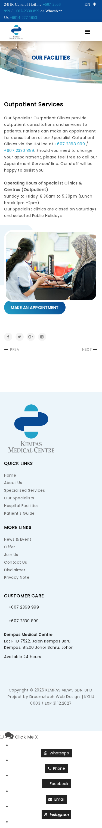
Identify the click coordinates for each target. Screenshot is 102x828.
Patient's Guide (19, 513)
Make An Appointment (35, 307)
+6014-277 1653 (23, 18)
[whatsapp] (40, 682)
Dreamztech (42, 696)
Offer (9, 547)
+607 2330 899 (19, 150)
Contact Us (15, 562)
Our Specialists (19, 498)
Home (10, 475)
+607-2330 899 (26, 11)
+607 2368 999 (70, 144)
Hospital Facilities (21, 505)
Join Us (11, 554)
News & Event (17, 539)
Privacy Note (16, 577)
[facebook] (51, 682)
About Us (13, 482)
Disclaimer (14, 570)
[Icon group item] (62, 682)
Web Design (68, 696)
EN (87, 5)
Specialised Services (24, 490)
